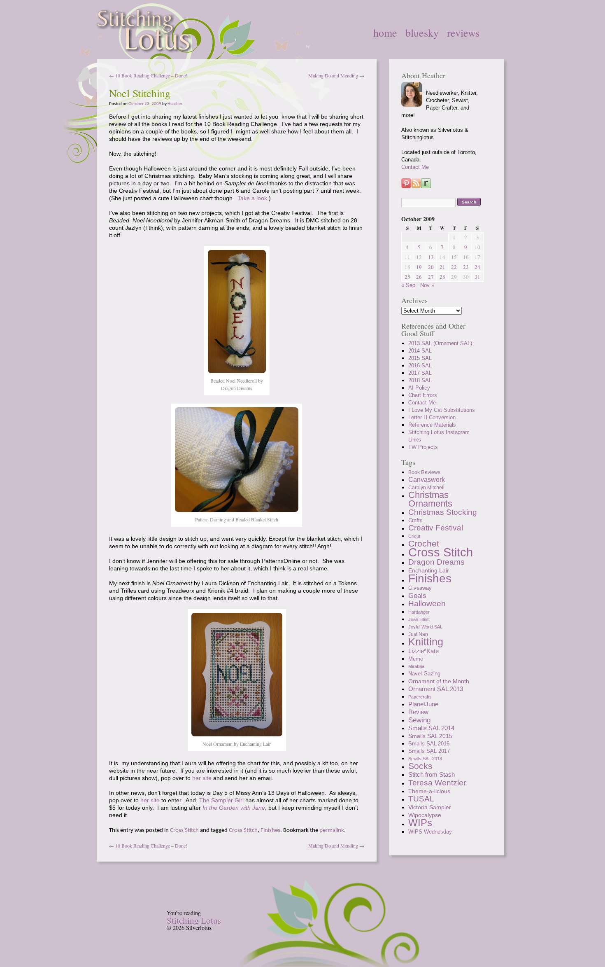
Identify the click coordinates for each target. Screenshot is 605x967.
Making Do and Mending (336, 75)
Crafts (415, 520)
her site (202, 778)
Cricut (414, 536)
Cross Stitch (184, 830)
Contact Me (415, 167)
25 (407, 276)
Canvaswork (426, 479)
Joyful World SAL (425, 626)
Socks (420, 766)
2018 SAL (420, 380)
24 (477, 267)
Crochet (423, 543)
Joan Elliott (419, 619)
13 (431, 257)
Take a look (252, 198)
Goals (417, 595)
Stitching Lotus (194, 920)
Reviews (463, 33)
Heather (175, 104)
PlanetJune (423, 704)
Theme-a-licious (429, 791)
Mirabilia (416, 666)
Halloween (427, 603)
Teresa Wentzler (437, 782)
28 (442, 276)
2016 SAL (420, 365)
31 (477, 276)
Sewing (419, 720)
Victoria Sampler (429, 807)
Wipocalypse (424, 815)
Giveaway (420, 588)
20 (431, 267)
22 (454, 267)
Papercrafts (420, 696)
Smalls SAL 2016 (428, 743)
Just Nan (418, 634)
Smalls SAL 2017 (429, 751)
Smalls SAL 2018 (425, 758)
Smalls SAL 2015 (430, 736)
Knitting (425, 641)
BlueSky (422, 33)
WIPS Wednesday (430, 832)
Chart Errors (422, 395)
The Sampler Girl (221, 800)
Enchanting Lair (428, 570)
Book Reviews (424, 472)
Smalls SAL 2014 (431, 727)
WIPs (420, 822)
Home (385, 33)
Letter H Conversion (432, 417)
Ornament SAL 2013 (435, 688)
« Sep (408, 285)
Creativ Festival (435, 527)
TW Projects (423, 447)
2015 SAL (420, 358)
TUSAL (421, 798)
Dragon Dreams (436, 562)
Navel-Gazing (424, 674)
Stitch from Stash (431, 774)
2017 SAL (420, 373)
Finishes (270, 830)
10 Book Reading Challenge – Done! (148, 75)
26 (419, 276)
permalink (331, 830)
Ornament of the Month (438, 681)
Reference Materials (432, 425)
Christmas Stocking (442, 512)
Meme (415, 659)
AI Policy (419, 388)
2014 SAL (420, 351)
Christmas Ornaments (430, 499)
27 (431, 276)
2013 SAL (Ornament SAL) (440, 343)
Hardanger (419, 612)
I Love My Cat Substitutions (441, 410)
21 (442, 267)
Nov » (427, 285)
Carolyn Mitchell (426, 488)
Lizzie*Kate (423, 650)
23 (466, 267)
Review (418, 711)
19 (419, 267)
